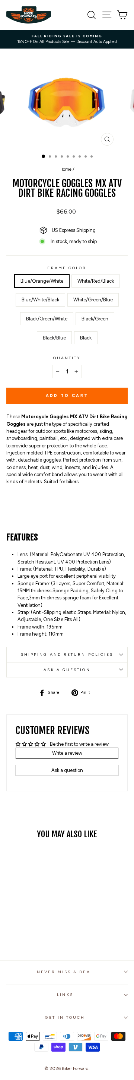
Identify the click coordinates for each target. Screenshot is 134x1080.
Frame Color (66, 268)
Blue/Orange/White (41, 281)
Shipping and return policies (67, 654)
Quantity (67, 358)
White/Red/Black (95, 281)
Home (65, 169)
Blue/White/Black (40, 299)
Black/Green (95, 319)
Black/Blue (54, 338)
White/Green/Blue (93, 299)
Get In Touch (65, 1017)
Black (86, 338)
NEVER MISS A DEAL (65, 971)
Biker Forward (75, 1068)
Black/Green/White (46, 319)
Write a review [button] (67, 753)
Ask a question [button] (67, 770)
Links (65, 994)
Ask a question (67, 669)
